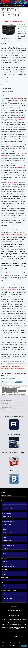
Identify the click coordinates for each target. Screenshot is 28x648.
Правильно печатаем (7, 516)
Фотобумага (5, 556)
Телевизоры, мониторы (8, 598)
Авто (2, 582)
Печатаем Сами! (4, 577)
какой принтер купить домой (9, 389)
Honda (3, 585)
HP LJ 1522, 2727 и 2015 (13, 105)
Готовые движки (6, 505)
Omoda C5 (3, 492)
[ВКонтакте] (19, 610)
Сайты (2, 500)
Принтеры (4, 561)
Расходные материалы (7, 564)
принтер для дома (7, 392)
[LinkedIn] (12, 610)
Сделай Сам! (5, 503)
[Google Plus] (9, 610)
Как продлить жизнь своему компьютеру (11, 408)
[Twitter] (18, 610)
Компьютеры (4, 569)
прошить (15, 392)
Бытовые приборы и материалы (8, 590)
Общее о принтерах (16, 8)
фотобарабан (18, 394)
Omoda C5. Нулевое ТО (14, 631)
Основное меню (26, 5)
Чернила (4, 537)
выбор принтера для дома (18, 387)
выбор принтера (6, 387)
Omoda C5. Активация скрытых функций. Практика (14, 619)
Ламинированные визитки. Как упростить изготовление (11, 402)
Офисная (4, 553)
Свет (3, 595)
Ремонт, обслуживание (8, 521)
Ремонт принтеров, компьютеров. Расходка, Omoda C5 (11, 5)
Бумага (2, 550)
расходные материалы (8, 394)
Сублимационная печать (8, 532)
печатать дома (21, 390)
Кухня (3, 593)
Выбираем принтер (6, 8)
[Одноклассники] (16, 610)
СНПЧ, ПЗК (4, 529)
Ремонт (4, 574)
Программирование (7, 508)
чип (24, 394)
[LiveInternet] (10, 610)
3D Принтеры (4, 558)
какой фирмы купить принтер (9, 390)
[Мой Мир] (15, 610)
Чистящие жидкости (7, 540)
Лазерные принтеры (5, 542)
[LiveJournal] (13, 610)
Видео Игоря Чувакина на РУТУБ (8, 495)
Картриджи (5, 548)
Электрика (4, 601)
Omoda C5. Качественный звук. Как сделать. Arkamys (14, 624)
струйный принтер (17, 340)
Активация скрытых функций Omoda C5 (14, 622)
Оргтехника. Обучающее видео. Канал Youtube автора (14, 497)
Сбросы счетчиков (6, 524)
